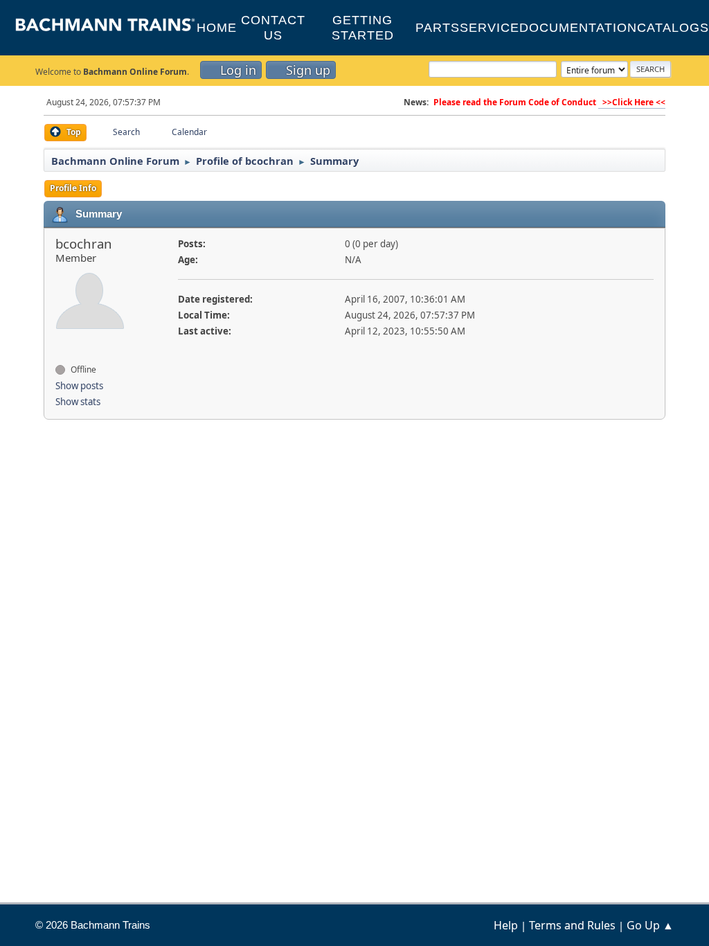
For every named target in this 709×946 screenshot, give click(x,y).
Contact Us (273, 27)
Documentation (578, 28)
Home (217, 28)
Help (506, 925)
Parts (437, 28)
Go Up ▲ (650, 925)
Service (489, 28)
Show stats (77, 401)
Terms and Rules (572, 925)
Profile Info (73, 188)
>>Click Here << (631, 102)
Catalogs (673, 28)
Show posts (79, 386)
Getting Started (363, 27)
